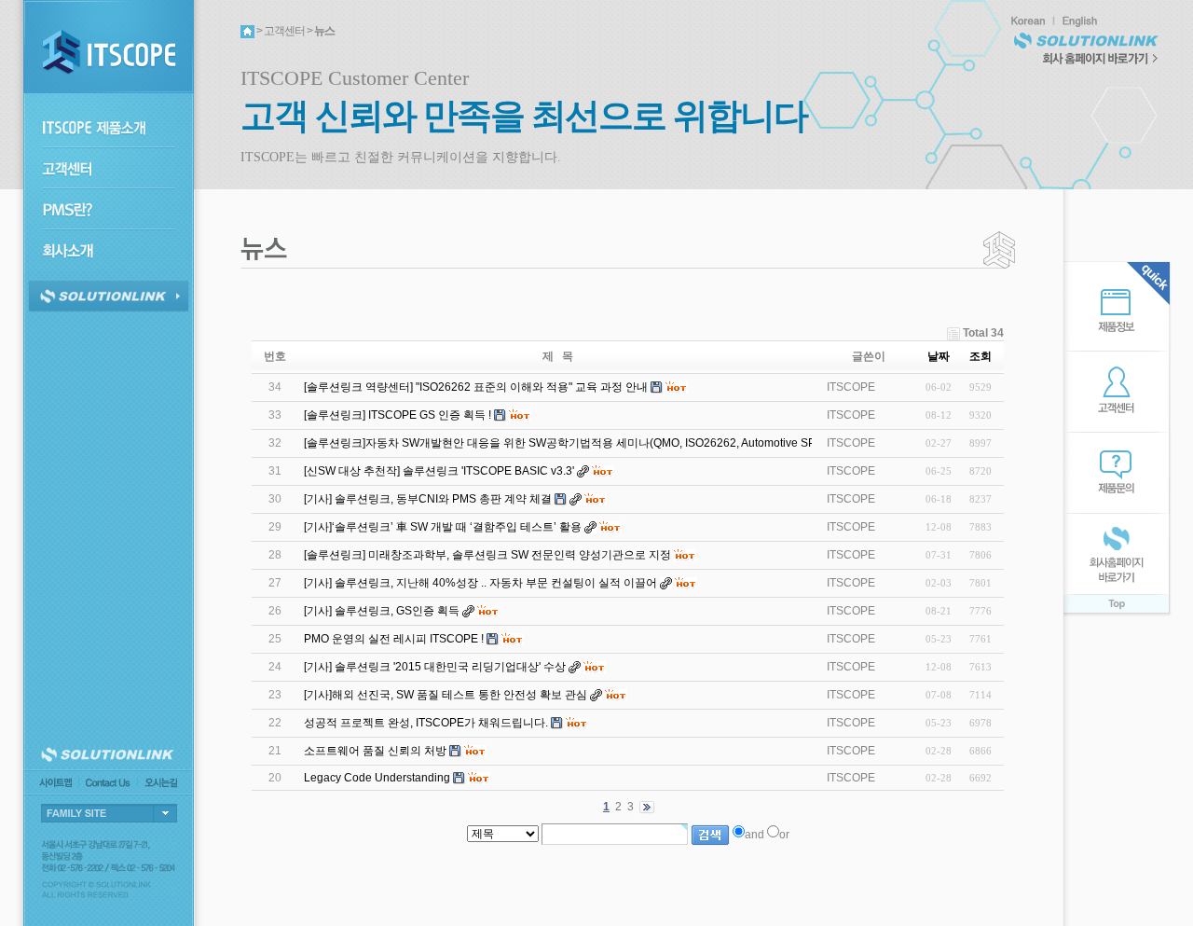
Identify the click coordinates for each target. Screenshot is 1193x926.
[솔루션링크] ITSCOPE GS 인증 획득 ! (397, 415)
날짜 (938, 356)
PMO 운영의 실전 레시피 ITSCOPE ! (394, 638)
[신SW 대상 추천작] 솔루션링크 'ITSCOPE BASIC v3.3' (439, 470)
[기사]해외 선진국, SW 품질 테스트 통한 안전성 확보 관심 (445, 694)
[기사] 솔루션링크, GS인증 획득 (381, 610)
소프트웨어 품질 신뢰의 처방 (375, 750)
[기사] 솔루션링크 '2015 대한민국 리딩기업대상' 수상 (435, 666)
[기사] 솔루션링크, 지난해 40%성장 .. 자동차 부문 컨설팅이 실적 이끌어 (480, 582)
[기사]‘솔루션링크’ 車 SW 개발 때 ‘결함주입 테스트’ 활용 (443, 526)
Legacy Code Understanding (377, 777)
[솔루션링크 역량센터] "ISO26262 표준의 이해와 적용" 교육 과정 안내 (476, 387)
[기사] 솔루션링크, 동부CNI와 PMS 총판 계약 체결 (428, 498)
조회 (980, 356)
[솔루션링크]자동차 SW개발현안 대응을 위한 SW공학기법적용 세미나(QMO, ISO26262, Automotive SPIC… (571, 442)
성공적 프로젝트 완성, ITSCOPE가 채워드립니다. (426, 722)
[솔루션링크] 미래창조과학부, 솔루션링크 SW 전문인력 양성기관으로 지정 (487, 554)
